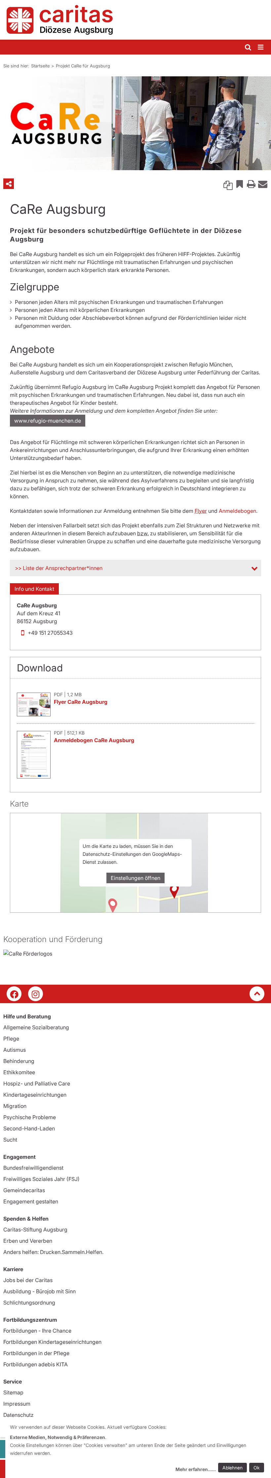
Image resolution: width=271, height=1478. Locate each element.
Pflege (11, 1038)
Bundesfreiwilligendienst (33, 1167)
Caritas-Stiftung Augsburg (35, 1229)
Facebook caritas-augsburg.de (14, 993)
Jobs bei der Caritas (28, 1280)
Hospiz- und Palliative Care (36, 1083)
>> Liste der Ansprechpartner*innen (58, 568)
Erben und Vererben (27, 1240)
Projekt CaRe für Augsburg (83, 65)
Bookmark (240, 183)
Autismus (14, 1049)
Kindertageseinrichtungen (34, 1094)
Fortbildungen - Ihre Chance (37, 1330)
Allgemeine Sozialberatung (36, 1027)
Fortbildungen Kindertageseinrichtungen (52, 1342)
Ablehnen (232, 1467)
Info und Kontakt (34, 589)
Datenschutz (18, 1415)
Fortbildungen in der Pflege (36, 1353)
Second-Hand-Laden (29, 1128)
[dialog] (138, 1449)
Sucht (10, 1139)
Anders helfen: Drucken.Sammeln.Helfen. (53, 1252)
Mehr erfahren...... (195, 1469)
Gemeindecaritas (24, 1190)
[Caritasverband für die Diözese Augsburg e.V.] (135, 20)
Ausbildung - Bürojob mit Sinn (39, 1291)
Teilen (8, 183)
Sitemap (13, 1392)
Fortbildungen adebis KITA (35, 1364)
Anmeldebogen (237, 511)
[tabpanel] (135, 123)
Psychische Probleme (29, 1117)
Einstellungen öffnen (135, 878)
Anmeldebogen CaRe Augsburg (94, 740)
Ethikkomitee (19, 1072)
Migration (14, 1106)
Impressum (16, 1403)
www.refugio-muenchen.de (47, 420)
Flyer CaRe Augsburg (80, 702)
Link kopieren (228, 183)
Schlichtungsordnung (29, 1302)
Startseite (40, 65)
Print (251, 183)
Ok (256, 1467)
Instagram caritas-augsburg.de (35, 993)
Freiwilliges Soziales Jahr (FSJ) (41, 1179)
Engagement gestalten (30, 1201)
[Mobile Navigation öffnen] (261, 47)
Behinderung (18, 1061)
